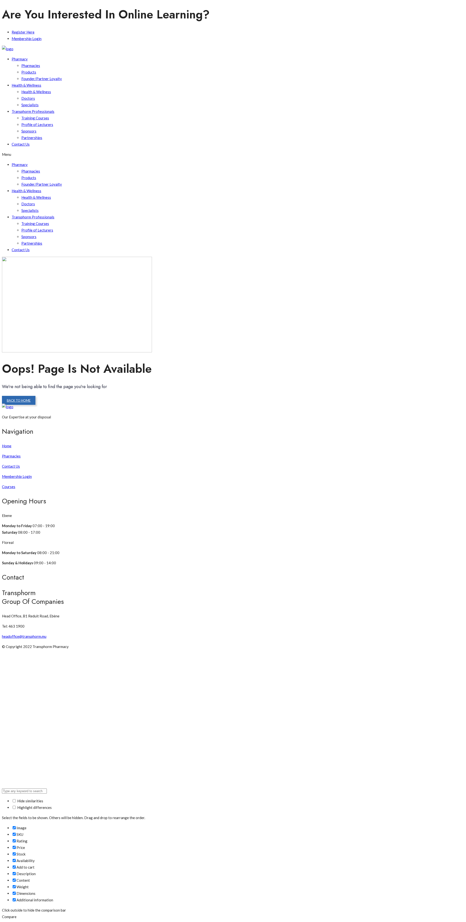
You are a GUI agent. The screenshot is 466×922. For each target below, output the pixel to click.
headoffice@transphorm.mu (24, 636)
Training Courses (35, 118)
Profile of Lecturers (37, 124)
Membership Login (27, 38)
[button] (233, 154)
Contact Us (21, 144)
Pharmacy (20, 59)
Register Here (23, 32)
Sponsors (28, 131)
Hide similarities (30, 801)
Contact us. (244, 14)
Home (6, 446)
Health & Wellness (26, 85)
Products (28, 72)
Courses (8, 486)
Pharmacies (30, 65)
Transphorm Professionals (33, 111)
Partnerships (31, 137)
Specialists (30, 105)
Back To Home (19, 400)
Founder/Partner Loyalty (41, 78)
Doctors (28, 98)
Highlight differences (34, 807)
